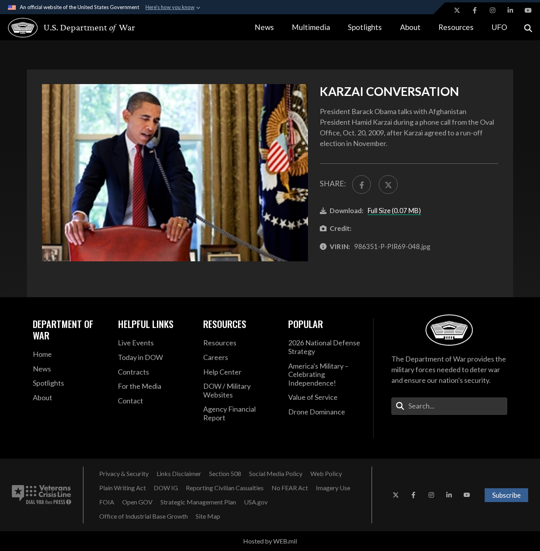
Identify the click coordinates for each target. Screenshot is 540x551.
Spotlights (365, 27)
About (410, 27)
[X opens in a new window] (457, 10)
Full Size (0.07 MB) (394, 210)
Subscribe (506, 495)
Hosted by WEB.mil (270, 541)
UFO (499, 27)
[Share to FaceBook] (361, 184)
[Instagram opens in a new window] (492, 10)
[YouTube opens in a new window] (528, 10)
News (264, 27)
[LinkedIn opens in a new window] (510, 10)
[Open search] (528, 27)
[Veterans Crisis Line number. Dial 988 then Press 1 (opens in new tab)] (41, 495)
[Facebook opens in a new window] (475, 10)
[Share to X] (388, 184)
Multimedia (311, 27)
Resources (456, 27)
